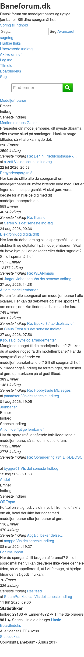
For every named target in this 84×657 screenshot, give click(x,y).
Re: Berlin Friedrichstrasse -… (52, 156)
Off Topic (7, 501)
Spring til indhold (14, 25)
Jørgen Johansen (18, 278)
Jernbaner (8, 407)
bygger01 (12, 468)
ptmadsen (12, 395)
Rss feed (34, 591)
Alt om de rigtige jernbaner (22, 429)
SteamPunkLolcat (18, 596)
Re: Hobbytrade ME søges (49, 390)
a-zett (8, 161)
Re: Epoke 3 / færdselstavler (50, 323)
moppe (9, 540)
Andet (5, 479)
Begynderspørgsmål (16, 172)
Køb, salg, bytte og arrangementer (28, 340)
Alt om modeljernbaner (19, 289)
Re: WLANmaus (40, 273)
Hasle (56, 619)
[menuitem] (16, 48)
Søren (9, 223)
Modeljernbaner (13, 100)
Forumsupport (11, 552)
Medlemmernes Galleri (19, 122)
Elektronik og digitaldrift (19, 234)
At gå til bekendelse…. (45, 535)
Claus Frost (13, 329)
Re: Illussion (37, 217)
